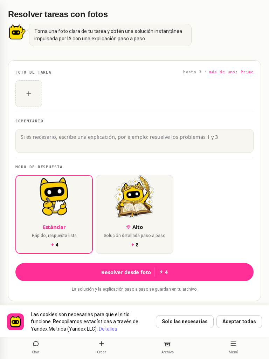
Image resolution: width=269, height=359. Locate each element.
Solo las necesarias (185, 321)
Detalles (108, 329)
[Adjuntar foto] (28, 93)
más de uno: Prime (231, 72)
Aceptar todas (239, 321)
